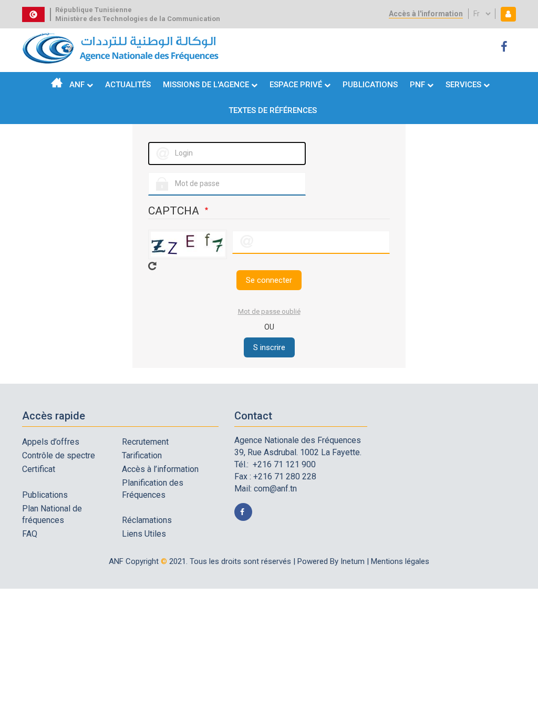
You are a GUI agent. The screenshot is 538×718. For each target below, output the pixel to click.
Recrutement (145, 442)
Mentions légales (400, 561)
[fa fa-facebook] (506, 47)
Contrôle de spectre (58, 455)
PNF (417, 84)
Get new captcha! (152, 266)
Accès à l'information (426, 13)
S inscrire (269, 347)
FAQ (29, 534)
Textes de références (273, 110)
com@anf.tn (275, 489)
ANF (77, 84)
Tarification (142, 455)
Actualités (128, 84)
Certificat (38, 469)
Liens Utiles (144, 534)
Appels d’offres (50, 442)
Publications (370, 84)
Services (463, 84)
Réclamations (147, 520)
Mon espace (506, 14)
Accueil (57, 82)
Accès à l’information (160, 469)
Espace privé (297, 84)
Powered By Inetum (331, 561)
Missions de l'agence (206, 84)
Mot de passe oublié (269, 311)
